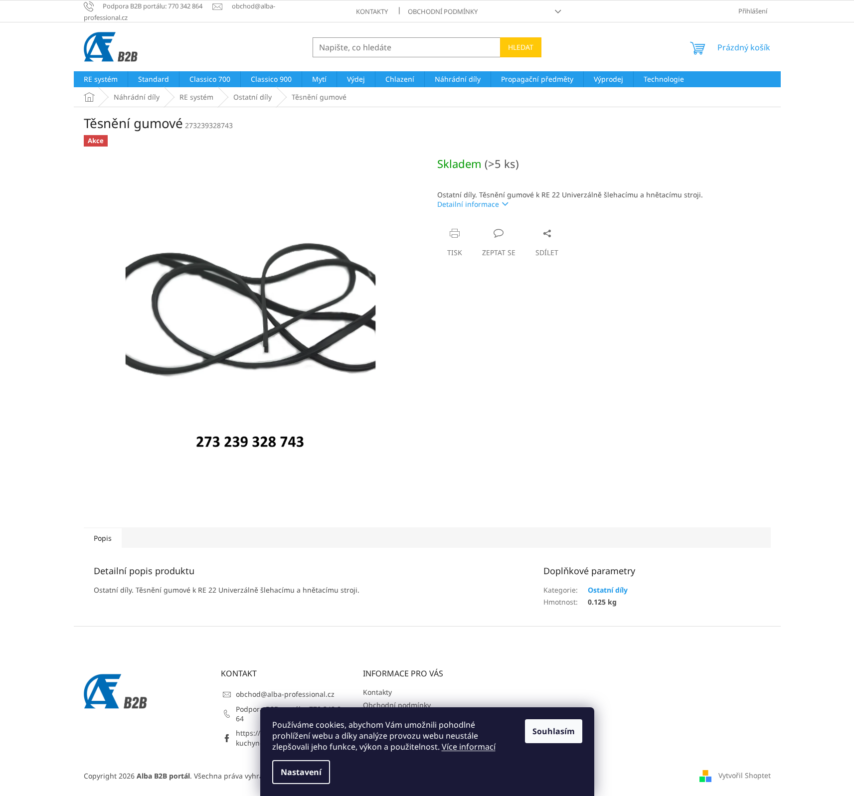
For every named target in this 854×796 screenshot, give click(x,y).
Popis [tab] (103, 538)
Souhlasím (553, 731)
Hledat (520, 47)
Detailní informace (468, 204)
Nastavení (301, 772)
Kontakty (372, 11)
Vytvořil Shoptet (744, 775)
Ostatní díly (608, 590)
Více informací (469, 746)
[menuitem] (101, 79)
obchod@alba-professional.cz (285, 694)
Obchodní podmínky (443, 11)
